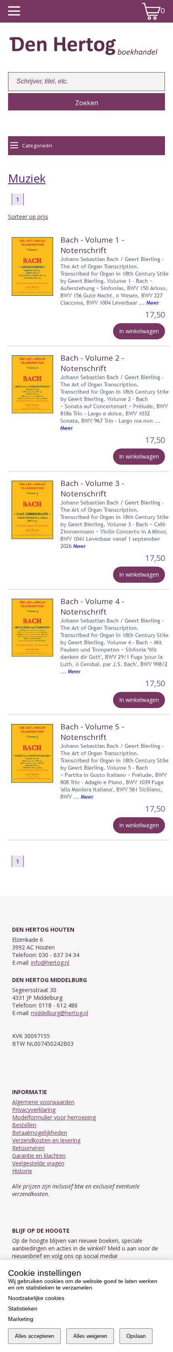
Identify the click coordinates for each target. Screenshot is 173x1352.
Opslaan (136, 1336)
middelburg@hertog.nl (59, 1013)
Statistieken (22, 1308)
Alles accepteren (34, 1336)
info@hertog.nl (50, 962)
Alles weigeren (90, 1336)
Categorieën (37, 145)
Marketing (20, 1319)
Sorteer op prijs (28, 216)
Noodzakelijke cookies (36, 1298)
